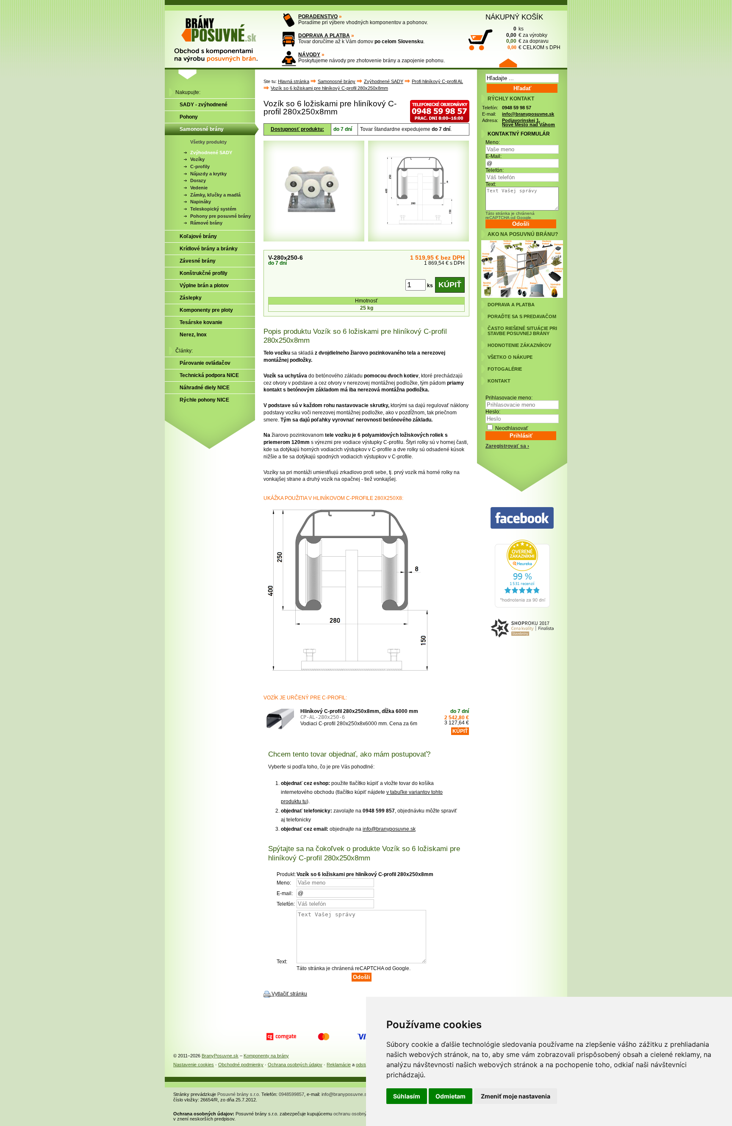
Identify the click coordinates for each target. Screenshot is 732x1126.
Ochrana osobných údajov (295, 1064)
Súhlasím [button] (406, 1096)
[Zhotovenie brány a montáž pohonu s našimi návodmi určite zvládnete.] (288, 58)
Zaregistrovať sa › (507, 446)
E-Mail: (493, 156)
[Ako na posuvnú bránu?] (522, 296)
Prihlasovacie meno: (508, 398)
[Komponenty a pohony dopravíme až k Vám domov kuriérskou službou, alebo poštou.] (288, 39)
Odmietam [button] (450, 1096)
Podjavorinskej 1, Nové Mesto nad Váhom (528, 123)
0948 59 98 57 (516, 107)
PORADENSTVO (318, 16)
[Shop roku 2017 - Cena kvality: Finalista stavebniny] (522, 628)
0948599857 (291, 1094)
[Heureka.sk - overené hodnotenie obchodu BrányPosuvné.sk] (522, 606)
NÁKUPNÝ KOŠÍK (514, 17)
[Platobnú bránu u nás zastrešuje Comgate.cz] (281, 1036)
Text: (490, 184)
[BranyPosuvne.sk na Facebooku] (522, 518)
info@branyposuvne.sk (389, 829)
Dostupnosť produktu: (297, 129)
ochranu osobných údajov (360, 1113)
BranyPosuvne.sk (220, 1055)
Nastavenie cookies (193, 1064)
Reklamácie (339, 1064)
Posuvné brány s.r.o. (238, 1094)
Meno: (492, 142)
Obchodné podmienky (240, 1064)
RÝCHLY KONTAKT (511, 99)
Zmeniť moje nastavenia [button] (515, 1096)
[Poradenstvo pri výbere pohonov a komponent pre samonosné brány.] (288, 20)
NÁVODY (309, 55)
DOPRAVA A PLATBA (324, 36)
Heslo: (492, 412)
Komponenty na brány (266, 1055)
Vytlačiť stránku (289, 994)
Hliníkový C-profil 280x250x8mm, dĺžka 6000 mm (359, 711)
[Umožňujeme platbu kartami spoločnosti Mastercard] (323, 1036)
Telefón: (494, 170)
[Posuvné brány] (222, 34)
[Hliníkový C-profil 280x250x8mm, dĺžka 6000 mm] (278, 724)
